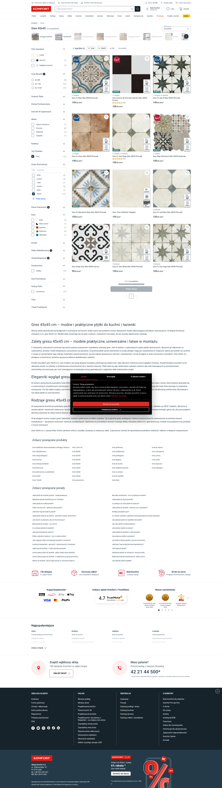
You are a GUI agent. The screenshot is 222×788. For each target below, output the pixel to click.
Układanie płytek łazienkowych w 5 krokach (48, 499)
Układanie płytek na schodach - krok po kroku (128, 552)
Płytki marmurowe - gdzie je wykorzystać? (47, 508)
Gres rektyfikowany (39, 451)
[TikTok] (53, 728)
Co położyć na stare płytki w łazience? (125, 503)
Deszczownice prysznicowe (162, 638)
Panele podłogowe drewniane (42, 635)
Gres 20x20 (76, 476)
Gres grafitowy (117, 447)
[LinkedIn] (58, 728)
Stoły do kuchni (77, 635)
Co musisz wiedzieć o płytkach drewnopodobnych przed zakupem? (136, 516)
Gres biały (115, 480)
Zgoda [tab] (83, 377)
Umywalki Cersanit (159, 642)
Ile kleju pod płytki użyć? (120, 512)
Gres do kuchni (117, 464)
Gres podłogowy (118, 456)
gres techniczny (153, 422)
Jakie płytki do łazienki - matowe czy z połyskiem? (130, 508)
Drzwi (120, 16)
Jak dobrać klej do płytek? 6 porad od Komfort (128, 540)
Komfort (34, 23)
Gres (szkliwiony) (118, 451)
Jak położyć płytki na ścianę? (122, 528)
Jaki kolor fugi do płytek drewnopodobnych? (128, 544)
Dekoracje (110, 16)
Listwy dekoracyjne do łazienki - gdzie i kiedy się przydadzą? (53, 552)
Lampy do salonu (37, 638)
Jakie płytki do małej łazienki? (43, 503)
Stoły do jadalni (117, 635)
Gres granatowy (78, 480)
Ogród (127, 16)
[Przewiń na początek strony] (217, 691)
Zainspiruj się (138, 16)
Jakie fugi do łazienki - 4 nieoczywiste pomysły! (49, 548)
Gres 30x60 (76, 460)
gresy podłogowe (124, 418)
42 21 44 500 (153, 3)
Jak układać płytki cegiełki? (122, 561)
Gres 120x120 (77, 447)
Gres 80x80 (76, 451)
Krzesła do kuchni (78, 638)
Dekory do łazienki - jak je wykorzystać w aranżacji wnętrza (53, 561)
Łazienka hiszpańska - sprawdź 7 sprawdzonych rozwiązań (53, 544)
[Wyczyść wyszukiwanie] (132, 9)
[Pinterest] (48, 728)
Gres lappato (116, 460)
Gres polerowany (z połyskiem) (43, 472)
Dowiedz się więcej (119, 396)
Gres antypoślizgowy (39, 456)
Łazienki (43, 16)
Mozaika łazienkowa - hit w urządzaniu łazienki (129, 495)
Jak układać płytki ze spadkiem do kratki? (127, 520)
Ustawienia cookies (110, 410)
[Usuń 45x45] (99, 48)
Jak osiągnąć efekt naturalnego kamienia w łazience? (51, 540)
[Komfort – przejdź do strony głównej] (41, 758)
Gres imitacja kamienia (40, 464)
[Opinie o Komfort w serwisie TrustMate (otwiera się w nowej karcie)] (110, 598)
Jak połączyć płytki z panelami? (123, 536)
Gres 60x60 (36, 476)
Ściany (61, 16)
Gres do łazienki (117, 476)
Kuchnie (78, 16)
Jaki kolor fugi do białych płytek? (44, 512)
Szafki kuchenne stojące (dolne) (83, 642)
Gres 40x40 (76, 472)
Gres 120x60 (36, 480)
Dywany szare (117, 642)
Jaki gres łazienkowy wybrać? (43, 532)
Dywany (100, 16)
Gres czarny (156, 456)
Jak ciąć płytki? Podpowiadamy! (123, 524)
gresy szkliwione (63, 418)
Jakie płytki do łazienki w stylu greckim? (126, 532)
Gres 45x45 (76, 468)
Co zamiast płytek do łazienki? (43, 528)
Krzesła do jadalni (118, 638)
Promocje (160, 16)
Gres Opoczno (157, 464)
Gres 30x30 (76, 456)
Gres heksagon (157, 468)
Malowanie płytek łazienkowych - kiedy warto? (128, 557)
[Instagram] (43, 728)
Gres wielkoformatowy (120, 468)
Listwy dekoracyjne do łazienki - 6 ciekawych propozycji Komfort (55, 557)
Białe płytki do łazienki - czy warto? (44, 524)
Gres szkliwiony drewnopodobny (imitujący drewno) (51, 447)
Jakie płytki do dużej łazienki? (122, 499)
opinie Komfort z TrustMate (114, 589)
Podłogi (52, 16)
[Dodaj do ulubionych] (106, 58)
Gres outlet (156, 460)
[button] (153, 9)
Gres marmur (37, 460)
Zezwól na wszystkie (111, 404)
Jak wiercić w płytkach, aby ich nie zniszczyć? (48, 520)
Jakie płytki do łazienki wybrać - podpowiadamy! (49, 495)
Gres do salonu (157, 447)
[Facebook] (33, 728)
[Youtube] (38, 728)
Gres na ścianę (117, 472)
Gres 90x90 (76, 464)
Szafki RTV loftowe (38, 642)
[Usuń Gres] (89, 48)
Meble (70, 16)
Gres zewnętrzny (158, 451)
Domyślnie (167, 29)
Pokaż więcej (131, 289)
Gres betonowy (37, 468)
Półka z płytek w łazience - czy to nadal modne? (49, 536)
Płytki (34, 16)
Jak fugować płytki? (119, 548)
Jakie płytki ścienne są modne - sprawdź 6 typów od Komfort (54, 516)
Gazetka (150, 16)
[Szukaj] (137, 9)
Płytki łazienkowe (158, 635)
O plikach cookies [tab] (138, 377)
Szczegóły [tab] (111, 377)
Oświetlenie (89, 16)
